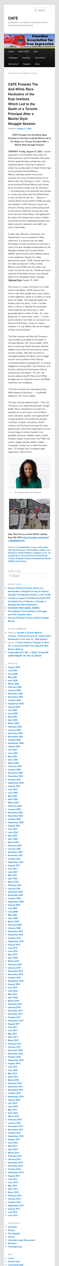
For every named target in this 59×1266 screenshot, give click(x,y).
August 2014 (14, 1139)
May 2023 (12, 795)
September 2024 (16, 743)
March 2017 (13, 1040)
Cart (35, 51)
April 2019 (13, 957)
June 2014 (13, 1142)
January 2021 (14, 888)
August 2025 (14, 706)
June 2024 (13, 753)
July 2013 (12, 1179)
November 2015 (15, 1089)
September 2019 (16, 941)
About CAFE (23, 51)
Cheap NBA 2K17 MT (18, 652)
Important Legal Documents (21, 1239)
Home (11, 51)
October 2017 (14, 1017)
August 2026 (14, 667)
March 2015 (13, 1116)
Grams (11, 1236)
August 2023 (14, 786)
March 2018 (13, 1000)
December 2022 (15, 812)
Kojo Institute (32, 550)
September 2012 (16, 1205)
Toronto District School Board (34, 555)
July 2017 (12, 1027)
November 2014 (15, 1129)
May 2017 (12, 1033)
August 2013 (14, 1175)
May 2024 (12, 756)
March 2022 (13, 842)
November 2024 (15, 736)
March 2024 (13, 762)
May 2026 (12, 677)
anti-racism (43, 547)
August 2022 (14, 825)
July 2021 (12, 868)
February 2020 (15, 924)
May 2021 (12, 875)
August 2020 (14, 904)
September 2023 (16, 782)
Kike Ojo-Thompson (16, 550)
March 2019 (13, 960)
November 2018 (15, 974)
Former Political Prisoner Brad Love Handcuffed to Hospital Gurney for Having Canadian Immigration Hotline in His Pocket (29, 591)
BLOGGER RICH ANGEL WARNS (23, 607)
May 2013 (12, 1185)
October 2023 (14, 779)
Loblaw (42, 550)
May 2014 (12, 1145)
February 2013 (15, 1195)
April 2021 (13, 878)
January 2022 (14, 848)
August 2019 (14, 944)
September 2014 (16, 1136)
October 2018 (14, 977)
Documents (40, 57)
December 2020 (15, 891)
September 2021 (16, 862)
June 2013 (13, 1182)
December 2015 (15, 1086)
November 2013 (15, 1165)
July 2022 (12, 828)
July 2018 (12, 987)
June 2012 (13, 1215)
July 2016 (12, 1066)
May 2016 (12, 1073)
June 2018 (13, 990)
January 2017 (14, 1046)
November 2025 (15, 696)
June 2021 (13, 871)
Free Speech (14, 1233)
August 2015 (14, 1099)
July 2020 (12, 908)
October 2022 (14, 819)
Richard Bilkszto (25, 552)
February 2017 (15, 1043)
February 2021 (15, 885)
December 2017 (15, 1010)
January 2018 (14, 1007)
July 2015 (12, 1103)
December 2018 (15, 970)
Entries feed (14, 1261)
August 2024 (14, 746)
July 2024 (12, 749)
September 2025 (16, 703)
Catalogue (13, 57)
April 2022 (13, 838)
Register (26, 64)
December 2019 (15, 931)
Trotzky (11, 558)
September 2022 (16, 822)
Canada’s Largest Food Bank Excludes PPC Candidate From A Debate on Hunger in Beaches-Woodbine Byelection (29, 601)
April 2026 (13, 680)
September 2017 (16, 1020)
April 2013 (13, 1188)
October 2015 (14, 1093)
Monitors (12, 1243)
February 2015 (15, 1119)
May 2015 (12, 1109)
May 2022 (12, 835)
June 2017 (13, 1030)
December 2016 (15, 1050)
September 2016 (16, 1060)
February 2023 (15, 805)
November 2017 (15, 1013)
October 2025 (14, 700)
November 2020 (15, 894)
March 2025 (13, 723)
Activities (12, 1226)
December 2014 (15, 1126)
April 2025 (13, 719)
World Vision (20, 561)
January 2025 (14, 729)
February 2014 (15, 1155)
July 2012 (12, 1212)
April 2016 (13, 1076)
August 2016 (14, 1063)
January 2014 (14, 1159)
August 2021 (14, 865)
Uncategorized (23, 547)
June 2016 (13, 1070)
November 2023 (15, 776)
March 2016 (13, 1079)
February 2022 (15, 845)
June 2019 (13, 951)
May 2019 (12, 954)
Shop (37, 64)
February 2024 (15, 766)
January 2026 (14, 690)
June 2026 (13, 673)
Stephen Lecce (40, 552)
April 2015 (13, 1112)
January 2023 (14, 809)
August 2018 (14, 984)
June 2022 (13, 832)
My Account (14, 64)
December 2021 (15, 852)
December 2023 (15, 772)
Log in (11, 1258)
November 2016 (15, 1053)
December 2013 (15, 1162)
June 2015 (13, 1106)
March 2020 (13, 921)
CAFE (13, 18)
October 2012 (14, 1202)
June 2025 (13, 713)
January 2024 (14, 769)
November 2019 (15, 934)
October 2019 (14, 937)
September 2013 (16, 1172)
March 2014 (13, 1152)
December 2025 (15, 693)
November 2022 (15, 815)
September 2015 (16, 1096)
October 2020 (14, 898)
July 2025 (12, 710)
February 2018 (15, 1003)
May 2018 (12, 994)
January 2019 (14, 967)
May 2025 (12, 716)
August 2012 (14, 1208)
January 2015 (14, 1122)
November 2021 (15, 855)
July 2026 (12, 670)
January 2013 (14, 1198)
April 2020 (13, 918)
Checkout (26, 57)
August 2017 (14, 1023)
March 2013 (13, 1192)
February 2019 (15, 964)
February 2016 (15, 1083)
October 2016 (14, 1056)
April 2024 (13, 759)
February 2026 (15, 686)
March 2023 (13, 802)
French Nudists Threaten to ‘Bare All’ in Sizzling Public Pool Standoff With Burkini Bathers (28, 645)
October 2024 (14, 739)
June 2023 (13, 792)
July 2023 (12, 789)
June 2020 (13, 911)
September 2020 (16, 901)
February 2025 (15, 726)
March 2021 (13, 881)
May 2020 (12, 914)
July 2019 (12, 947)
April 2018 (13, 997)
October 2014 (14, 1132)
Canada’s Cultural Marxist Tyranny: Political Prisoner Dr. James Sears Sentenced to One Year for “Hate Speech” (29, 636)
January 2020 (14, 927)
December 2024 (15, 733)
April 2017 (13, 1036)
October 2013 (14, 1169)
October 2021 (14, 858)
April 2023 (13, 799)
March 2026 (13, 683)
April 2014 (13, 1149)
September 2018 (16, 980)
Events (11, 1230)
